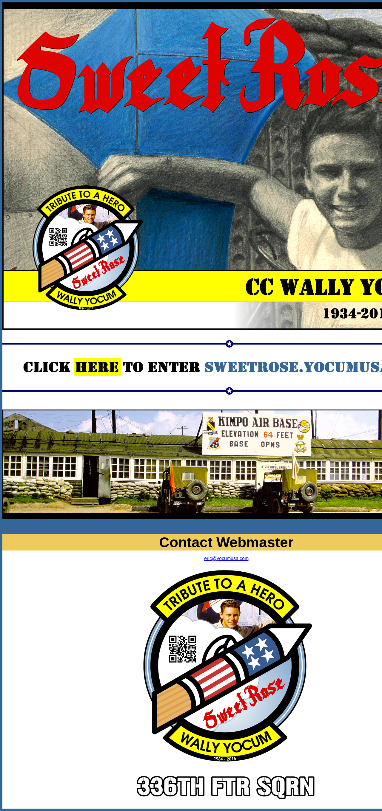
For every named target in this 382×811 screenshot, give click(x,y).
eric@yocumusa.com (226, 558)
